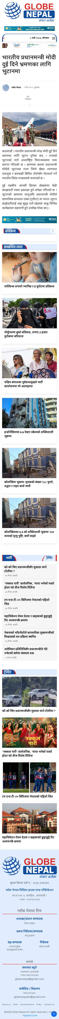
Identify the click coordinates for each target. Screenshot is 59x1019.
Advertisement (27, 1004)
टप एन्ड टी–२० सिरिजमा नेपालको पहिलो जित (27, 797)
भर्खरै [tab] (9, 557)
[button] (54, 38)
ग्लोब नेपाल (16, 87)
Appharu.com (30, 1015)
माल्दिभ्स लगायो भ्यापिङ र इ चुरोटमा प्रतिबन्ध (29, 287)
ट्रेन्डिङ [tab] (49, 557)
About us (6, 1004)
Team (15, 1004)
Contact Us (49, 1004)
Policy (39, 1004)
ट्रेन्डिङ (7, 672)
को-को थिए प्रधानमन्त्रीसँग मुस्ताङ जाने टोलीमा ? (28, 711)
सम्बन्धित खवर (13, 247)
